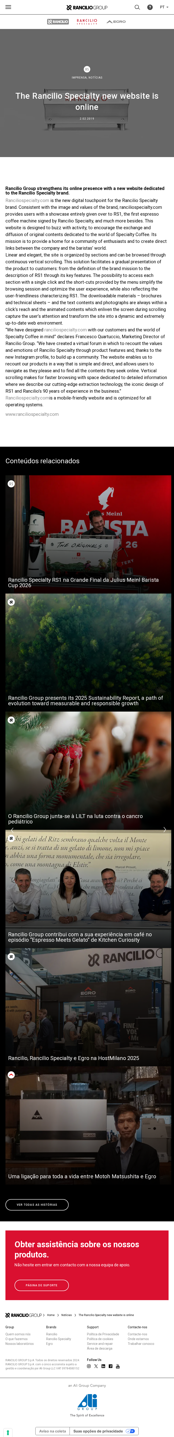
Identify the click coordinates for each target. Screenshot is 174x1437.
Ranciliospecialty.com (27, 200)
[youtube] (118, 1366)
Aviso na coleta (52, 1431)
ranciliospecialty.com (65, 330)
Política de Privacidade (103, 1334)
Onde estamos (138, 1339)
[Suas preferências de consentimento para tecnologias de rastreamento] (8, 1432)
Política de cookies (100, 1339)
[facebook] (110, 1366)
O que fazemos (16, 1339)
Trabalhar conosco (141, 1344)
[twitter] (96, 1366)
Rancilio (51, 1334)
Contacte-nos (137, 1334)
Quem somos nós (18, 1334)
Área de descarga (99, 1348)
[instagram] (89, 1366)
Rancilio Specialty (58, 1339)
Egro (49, 1344)
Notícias (95, 77)
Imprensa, (80, 77)
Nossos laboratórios (19, 1344)
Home (51, 1315)
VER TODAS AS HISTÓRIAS (37, 1204)
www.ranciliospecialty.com (32, 414)
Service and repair (100, 1344)
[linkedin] (103, 1366)
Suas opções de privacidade (98, 1431)
